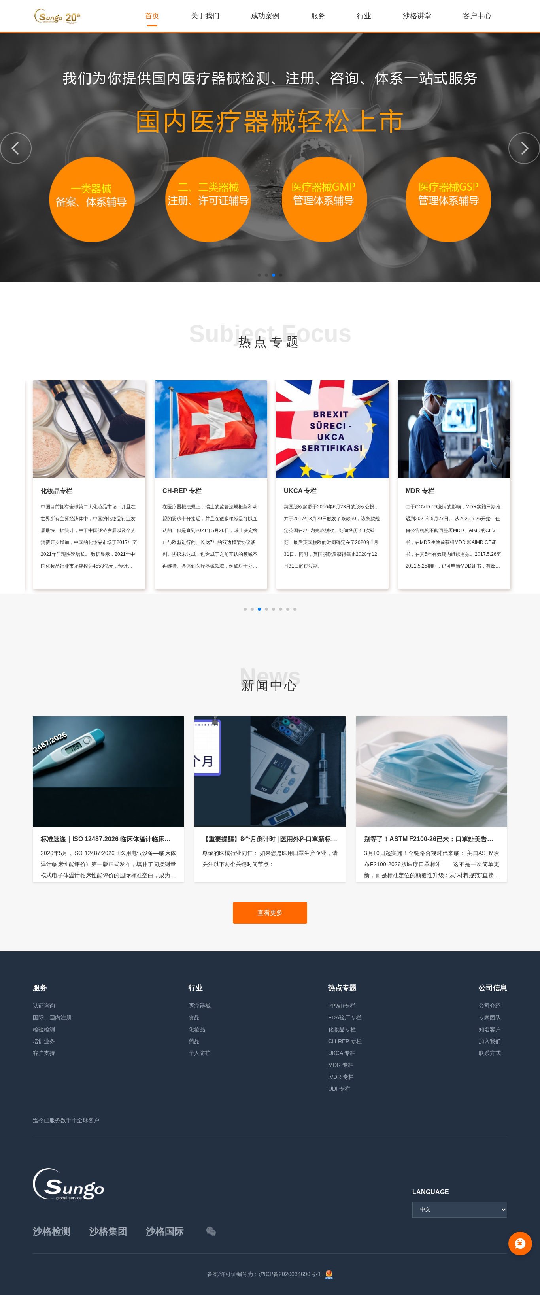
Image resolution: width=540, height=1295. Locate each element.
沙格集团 (108, 1231)
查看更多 (270, 912)
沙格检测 (52, 1231)
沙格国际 (165, 1231)
